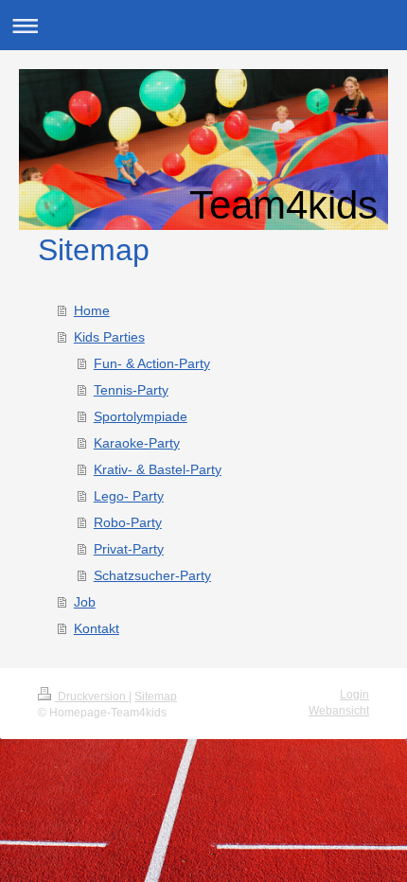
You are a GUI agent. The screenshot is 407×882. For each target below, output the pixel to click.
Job (85, 601)
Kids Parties (109, 336)
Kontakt (96, 628)
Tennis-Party (131, 389)
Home (92, 310)
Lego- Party (129, 495)
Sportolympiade (140, 416)
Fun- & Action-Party (152, 363)
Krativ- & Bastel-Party (157, 469)
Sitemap (155, 696)
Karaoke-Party (137, 442)
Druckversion (92, 696)
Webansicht (339, 710)
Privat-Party (129, 548)
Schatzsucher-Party (152, 575)
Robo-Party (128, 522)
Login (354, 694)
